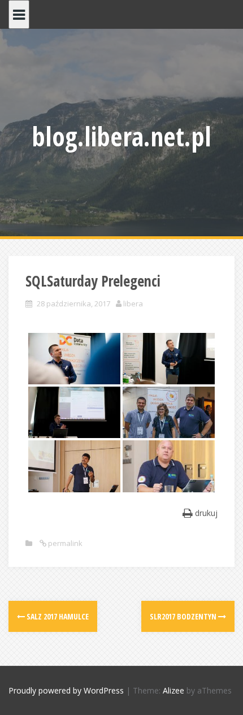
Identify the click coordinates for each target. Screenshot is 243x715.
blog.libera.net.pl (121, 136)
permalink (64, 543)
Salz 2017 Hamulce (57, 616)
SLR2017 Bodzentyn (184, 616)
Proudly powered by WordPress (66, 690)
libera (133, 303)
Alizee (173, 690)
